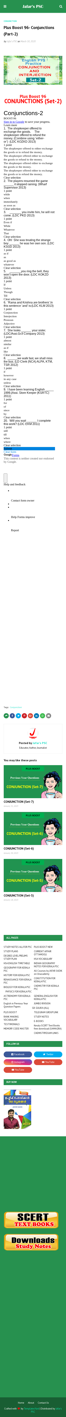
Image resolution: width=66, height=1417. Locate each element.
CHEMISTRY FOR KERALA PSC (46, 987)
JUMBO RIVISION (42, 1003)
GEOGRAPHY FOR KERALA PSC (17, 969)
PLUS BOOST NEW (43, 947)
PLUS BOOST (10, 1012)
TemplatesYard (31, 1408)
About (31, 1402)
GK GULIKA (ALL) (40, 1007)
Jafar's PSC (12, 41)
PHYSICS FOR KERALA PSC (19, 991)
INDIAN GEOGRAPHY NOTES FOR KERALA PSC (46, 965)
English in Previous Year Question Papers (16, 1005)
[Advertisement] (33, 1174)
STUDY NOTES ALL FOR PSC (18, 947)
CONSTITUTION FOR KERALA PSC (44, 980)
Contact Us (43, 1402)
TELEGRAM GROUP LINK (46, 1012)
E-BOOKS (39, 1021)
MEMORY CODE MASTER (16, 1028)
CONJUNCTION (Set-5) (19, 895)
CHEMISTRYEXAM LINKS (46, 1033)
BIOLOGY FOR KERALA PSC (17, 987)
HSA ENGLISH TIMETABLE (17, 963)
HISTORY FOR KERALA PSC (17, 975)
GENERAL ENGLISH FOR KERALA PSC (46, 997)
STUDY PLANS (11, 951)
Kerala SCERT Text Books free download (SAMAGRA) (48, 1027)
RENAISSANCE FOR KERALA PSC (17, 981)
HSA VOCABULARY (43, 958)
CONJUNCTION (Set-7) (19, 802)
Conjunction (16, 707)
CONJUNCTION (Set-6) (19, 848)
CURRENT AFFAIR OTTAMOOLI (42, 953)
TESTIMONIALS (12, 1024)
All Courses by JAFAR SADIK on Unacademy (48, 972)
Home (21, 1402)
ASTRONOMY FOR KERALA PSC (17, 997)
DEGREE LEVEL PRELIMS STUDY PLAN (16, 957)
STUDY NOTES (41, 1016)
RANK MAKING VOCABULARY (11, 1018)
